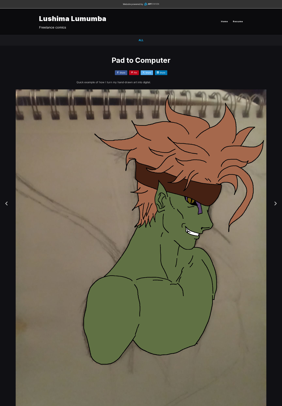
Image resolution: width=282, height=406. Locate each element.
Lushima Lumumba (72, 18)
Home (224, 21)
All (141, 40)
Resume (238, 21)
